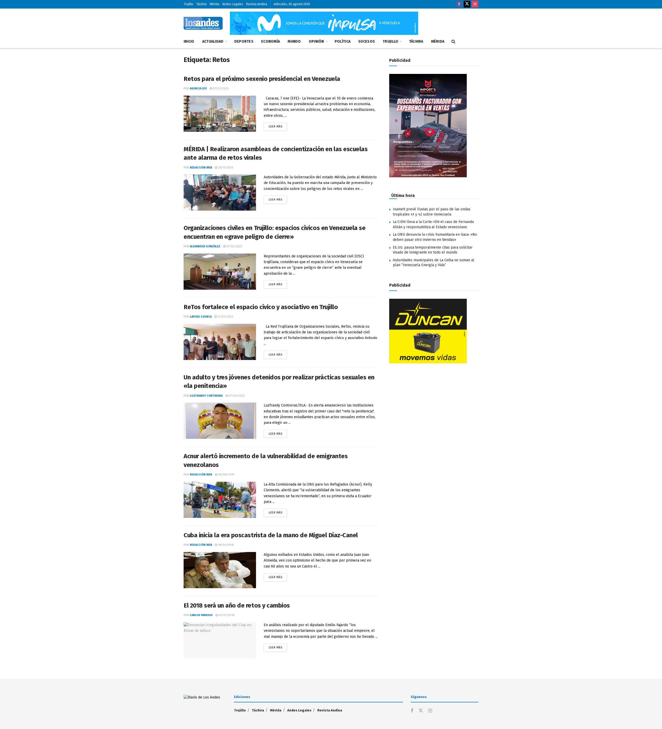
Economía (270, 41)
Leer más (278, 125)
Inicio (189, 41)
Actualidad (213, 41)
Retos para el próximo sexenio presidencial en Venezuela (262, 78)
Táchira (201, 4)
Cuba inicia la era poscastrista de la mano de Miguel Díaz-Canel (271, 535)
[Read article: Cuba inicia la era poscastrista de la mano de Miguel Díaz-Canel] (220, 570)
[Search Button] (453, 41)
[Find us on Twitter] (467, 4)
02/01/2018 (226, 615)
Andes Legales (232, 4)
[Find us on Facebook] (459, 4)
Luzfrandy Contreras (206, 395)
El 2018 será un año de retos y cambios (237, 605)
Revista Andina (256, 4)
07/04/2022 (236, 395)
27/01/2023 (225, 316)
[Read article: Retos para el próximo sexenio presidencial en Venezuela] (220, 114)
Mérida (214, 4)
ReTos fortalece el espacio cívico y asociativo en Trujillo (261, 307)
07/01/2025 (220, 88)
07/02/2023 (233, 246)
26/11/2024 (225, 167)
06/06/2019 (225, 474)
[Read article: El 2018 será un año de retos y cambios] (220, 640)
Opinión (316, 41)
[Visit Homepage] (203, 23)
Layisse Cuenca (201, 316)
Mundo (294, 41)
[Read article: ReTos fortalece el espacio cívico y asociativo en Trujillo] (220, 342)
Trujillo (188, 4)
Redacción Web (201, 167)
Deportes (243, 41)
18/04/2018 (225, 545)
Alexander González (205, 246)
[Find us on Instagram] (475, 4)
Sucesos (366, 41)
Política (342, 41)
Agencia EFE (198, 88)
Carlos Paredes (201, 615)
